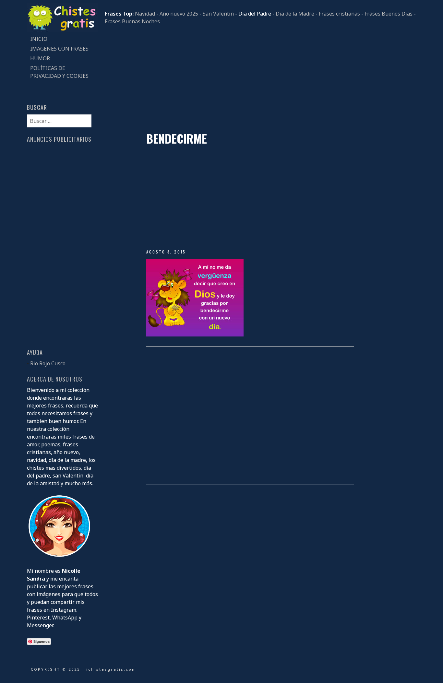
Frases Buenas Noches (132, 21)
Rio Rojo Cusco (48, 363)
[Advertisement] (260, 78)
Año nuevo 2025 (179, 13)
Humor (40, 58)
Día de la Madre (295, 13)
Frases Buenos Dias (389, 13)
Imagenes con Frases (59, 48)
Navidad (145, 13)
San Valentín (218, 13)
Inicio (38, 38)
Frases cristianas (339, 13)
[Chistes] (62, 30)
